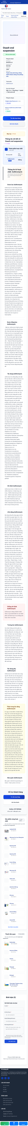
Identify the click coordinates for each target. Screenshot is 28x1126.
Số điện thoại (8, 1012)
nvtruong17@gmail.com (11, 1116)
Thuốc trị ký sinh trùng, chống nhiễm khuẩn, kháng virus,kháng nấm (14, 74)
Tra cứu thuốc (6, 1085)
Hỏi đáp (4, 1089)
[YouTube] (23, 2)
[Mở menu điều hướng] (26, 7)
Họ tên (6, 1005)
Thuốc (7, 16)
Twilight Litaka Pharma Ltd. (13, 101)
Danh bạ (5, 1091)
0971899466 (10, 1113)
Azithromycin (9, 83)
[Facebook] (21, 2)
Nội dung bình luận (9, 1024)
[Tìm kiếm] (24, 12)
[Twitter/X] (26, 2)
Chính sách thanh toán (8, 1102)
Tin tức (4, 1087)
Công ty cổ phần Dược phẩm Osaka (13, 108)
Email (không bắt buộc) (10, 1018)
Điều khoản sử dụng (7, 1098)
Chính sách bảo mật (7, 1100)
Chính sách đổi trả (7, 1104)
